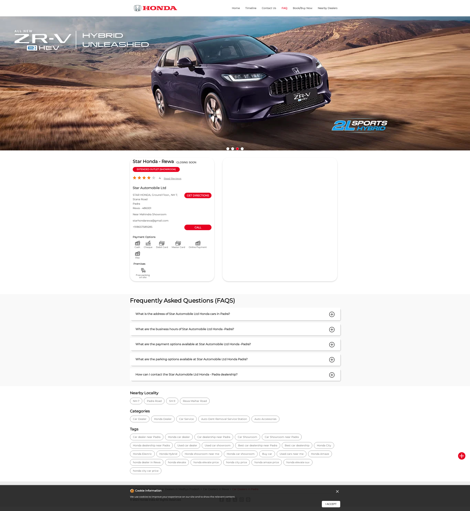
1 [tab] (227, 148)
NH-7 (136, 401)
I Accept (331, 504)
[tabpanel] (235, 83)
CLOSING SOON (186, 162)
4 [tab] (242, 148)
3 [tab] (237, 148)
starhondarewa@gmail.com (151, 220)
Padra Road (154, 401)
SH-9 (172, 401)
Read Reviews (172, 178)
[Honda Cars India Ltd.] (155, 8)
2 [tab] (232, 148)
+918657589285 (142, 226)
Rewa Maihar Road (195, 401)
